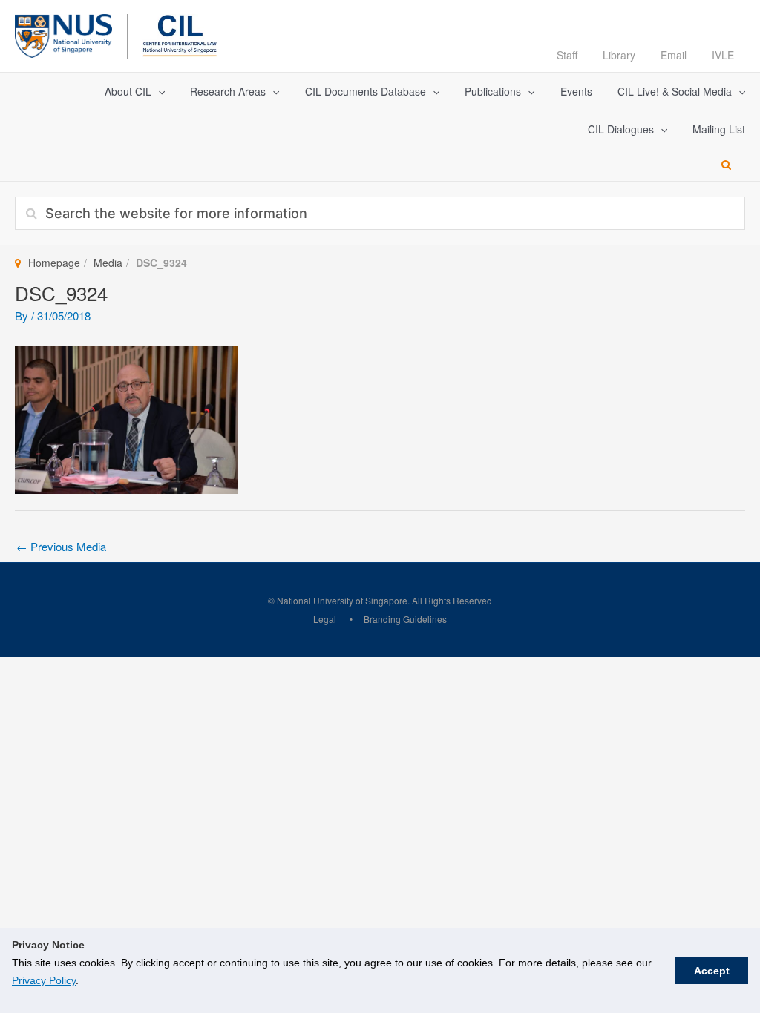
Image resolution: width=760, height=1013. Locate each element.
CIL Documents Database (365, 91)
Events (576, 91)
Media (108, 262)
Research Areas (228, 91)
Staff (567, 54)
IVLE (723, 54)
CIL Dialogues (621, 129)
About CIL (128, 91)
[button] (158, 91)
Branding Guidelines (405, 619)
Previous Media (61, 546)
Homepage (54, 262)
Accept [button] (712, 971)
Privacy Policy (44, 980)
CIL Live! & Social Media (675, 91)
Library (619, 54)
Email (674, 54)
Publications (493, 91)
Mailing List (718, 129)
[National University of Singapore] (63, 34)
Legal (324, 619)
